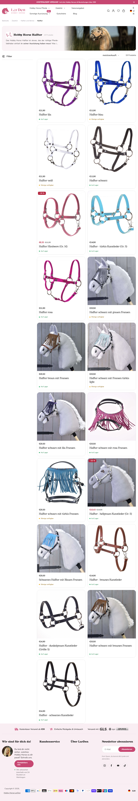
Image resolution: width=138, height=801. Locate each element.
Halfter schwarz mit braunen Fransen (110, 646)
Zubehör (59, 8)
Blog (75, 13)
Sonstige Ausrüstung (40, 13)
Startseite (5, 21)
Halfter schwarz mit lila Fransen (57, 448)
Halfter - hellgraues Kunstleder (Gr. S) (110, 514)
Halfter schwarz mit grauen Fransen (109, 312)
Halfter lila (45, 115)
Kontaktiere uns (22, 763)
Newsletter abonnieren (117, 742)
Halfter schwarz (98, 181)
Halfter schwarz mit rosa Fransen (108, 448)
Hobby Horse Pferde (38, 8)
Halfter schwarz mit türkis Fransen (58, 514)
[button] (134, 2)
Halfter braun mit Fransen (54, 378)
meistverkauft (109, 55)
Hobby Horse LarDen (12, 793)
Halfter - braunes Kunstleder (105, 580)
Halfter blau (96, 115)
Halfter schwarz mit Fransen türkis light (109, 380)
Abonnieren (127, 749)
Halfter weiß (46, 181)
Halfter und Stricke (27, 21)
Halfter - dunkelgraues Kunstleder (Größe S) (58, 648)
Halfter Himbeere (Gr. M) (53, 246)
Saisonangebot (78, 8)
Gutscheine (61, 13)
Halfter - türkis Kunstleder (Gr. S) (108, 246)
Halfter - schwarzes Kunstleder (56, 715)
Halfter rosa (46, 312)
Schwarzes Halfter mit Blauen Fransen (60, 580)
